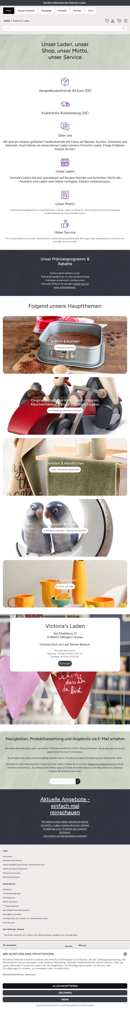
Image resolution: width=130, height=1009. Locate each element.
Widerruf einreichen (11, 873)
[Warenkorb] (119, 21)
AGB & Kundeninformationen (15, 869)
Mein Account (9, 923)
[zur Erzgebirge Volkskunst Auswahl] (65, 406)
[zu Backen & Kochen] (65, 345)
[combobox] (65, 28)
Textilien (77, 10)
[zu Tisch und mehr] (65, 584)
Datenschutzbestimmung (102, 764)
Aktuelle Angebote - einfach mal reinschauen (65, 806)
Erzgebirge (46, 10)
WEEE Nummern (10, 902)
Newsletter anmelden (12, 914)
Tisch (90, 10)
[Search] (123, 28)
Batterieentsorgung (11, 877)
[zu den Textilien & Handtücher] (65, 467)
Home (9, 10)
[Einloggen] (112, 21)
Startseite (7, 889)
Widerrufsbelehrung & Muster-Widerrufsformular (24, 865)
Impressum (7, 856)
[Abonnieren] (78, 781)
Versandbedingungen (12, 893)
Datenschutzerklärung (12, 860)
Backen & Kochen (26, 10)
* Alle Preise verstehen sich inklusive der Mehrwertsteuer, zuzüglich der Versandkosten (40, 935)
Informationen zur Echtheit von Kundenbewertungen (25, 918)
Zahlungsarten (9, 898)
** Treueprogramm (11, 906)
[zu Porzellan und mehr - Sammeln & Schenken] (65, 528)
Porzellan (62, 10)
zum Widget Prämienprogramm (16, 910)
